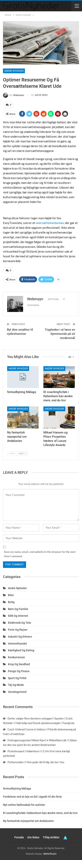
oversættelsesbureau (50, 223)
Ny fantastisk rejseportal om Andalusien (28, 820)
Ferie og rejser (17, 629)
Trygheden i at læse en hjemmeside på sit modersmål (60, 334)
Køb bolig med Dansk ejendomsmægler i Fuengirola (45, 723)
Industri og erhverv (20, 636)
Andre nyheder (13, 70)
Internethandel (17, 643)
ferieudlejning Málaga (17, 788)
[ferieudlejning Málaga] (23, 377)
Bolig (11, 602)
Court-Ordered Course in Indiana (26, 729)
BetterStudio (50, 853)
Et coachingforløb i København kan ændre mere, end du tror (40, 813)
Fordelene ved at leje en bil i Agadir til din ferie (32, 796)
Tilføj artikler (51, 837)
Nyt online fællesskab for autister (24, 804)
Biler (11, 595)
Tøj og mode (16, 684)
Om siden (33, 837)
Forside (19, 837)
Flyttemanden (15, 762)
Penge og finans (18, 671)
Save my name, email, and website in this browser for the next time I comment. (39, 554)
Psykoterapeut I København (23, 751)
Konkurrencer (16, 657)
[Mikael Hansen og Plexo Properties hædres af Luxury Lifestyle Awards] (59, 417)
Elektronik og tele (19, 622)
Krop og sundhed (19, 664)
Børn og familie (18, 609)
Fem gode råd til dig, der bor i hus (45, 762)
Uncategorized (17, 691)
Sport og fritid (17, 678)
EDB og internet (18, 615)
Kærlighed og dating (21, 650)
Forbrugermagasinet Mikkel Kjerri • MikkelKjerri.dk (37, 740)
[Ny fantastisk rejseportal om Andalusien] (23, 417)
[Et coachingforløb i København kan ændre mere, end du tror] (59, 377)
